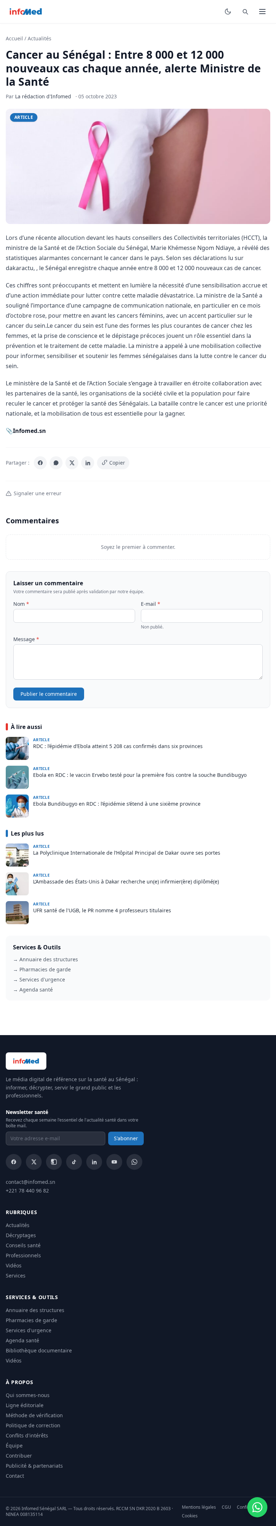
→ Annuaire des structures (45, 959)
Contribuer (19, 1455)
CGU (226, 1507)
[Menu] (262, 11)
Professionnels (23, 1255)
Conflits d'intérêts (27, 1435)
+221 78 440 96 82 (27, 1190)
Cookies (190, 1516)
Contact (15, 1475)
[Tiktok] (74, 1162)
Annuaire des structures (35, 1310)
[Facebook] (40, 462)
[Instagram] (54, 1162)
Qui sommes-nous (28, 1395)
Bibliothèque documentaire (39, 1350)
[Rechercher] (245, 11)
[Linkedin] (94, 1162)
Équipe (14, 1445)
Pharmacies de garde (31, 1320)
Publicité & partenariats (34, 1465)
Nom (21, 603)
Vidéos (14, 1265)
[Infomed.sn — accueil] (26, 11)
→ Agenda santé (33, 989)
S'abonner (126, 1138)
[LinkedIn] (87, 462)
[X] (71, 462)
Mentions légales (199, 1507)
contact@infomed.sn (30, 1181)
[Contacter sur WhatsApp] (257, 1507)
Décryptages (21, 1235)
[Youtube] (114, 1162)
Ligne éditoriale (24, 1405)
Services (16, 1275)
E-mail (150, 603)
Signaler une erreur (37, 493)
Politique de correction (33, 1425)
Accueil (14, 38)
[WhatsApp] (56, 462)
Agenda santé (22, 1340)
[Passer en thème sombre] (228, 11)
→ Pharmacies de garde (42, 969)
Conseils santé (23, 1245)
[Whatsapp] (134, 1162)
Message (26, 639)
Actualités (39, 38)
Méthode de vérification (34, 1415)
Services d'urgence (28, 1330)
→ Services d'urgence (39, 979)
